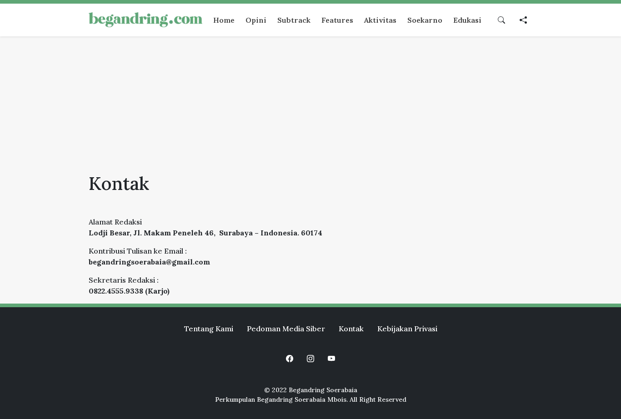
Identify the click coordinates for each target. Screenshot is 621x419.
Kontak (351, 328)
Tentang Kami (208, 328)
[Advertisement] (310, 104)
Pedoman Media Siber (286, 328)
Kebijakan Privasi (407, 328)
